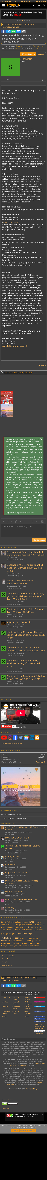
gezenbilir (38, 930)
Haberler (5, 1007)
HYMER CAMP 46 (13, 891)
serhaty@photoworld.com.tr (15, 346)
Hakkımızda (6, 997)
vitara (10, 946)
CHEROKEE (9, 834)
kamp (27, 933)
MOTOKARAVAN (11, 842)
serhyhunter (22, 46)
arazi (3, 925)
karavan (7, 937)
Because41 (41, 762)
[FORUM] (3, 24)
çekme (22, 925)
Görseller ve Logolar (6, 1012)
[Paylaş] (42, 80)
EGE (7, 904)
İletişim (4, 1016)
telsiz (38, 943)
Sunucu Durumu (8, 1100)
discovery (39, 927)
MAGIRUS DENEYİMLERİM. (18, 838)
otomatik (27, 941)
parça (34, 941)
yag (15, 946)
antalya (25, 922)
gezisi (8, 934)
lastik (17, 938)
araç (31, 921)
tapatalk (31, 943)
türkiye (4, 946)
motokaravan (32, 938)
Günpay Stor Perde (7, 962)
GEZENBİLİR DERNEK (39, 1)
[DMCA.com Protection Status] (10, 1105)
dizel (3, 930)
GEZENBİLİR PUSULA (9, 1)
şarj (13, 943)
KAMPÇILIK (9, 861)
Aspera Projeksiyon (7, 965)
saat (9, 943)
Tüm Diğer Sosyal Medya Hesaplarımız (39, 1026)
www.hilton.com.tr (11, 222)
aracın (38, 922)
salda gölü (28, 372)
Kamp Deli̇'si (10, 864)
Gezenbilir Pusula (16, 998)
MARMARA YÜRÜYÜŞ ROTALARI (18, 888)
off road (11, 941)
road (41, 941)
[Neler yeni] (39, 5)
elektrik (22, 930)
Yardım (27, 1016)
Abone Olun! (38, 1033)
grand (14, 934)
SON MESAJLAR (7, 823)
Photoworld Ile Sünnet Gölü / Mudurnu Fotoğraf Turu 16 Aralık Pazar (24, 663)
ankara (18, 922)
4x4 (8, 922)
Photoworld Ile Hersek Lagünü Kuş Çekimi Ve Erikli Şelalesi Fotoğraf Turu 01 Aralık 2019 (25, 596)
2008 (3, 922)
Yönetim (5, 1002)
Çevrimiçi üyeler (9, 811)
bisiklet (9, 925)
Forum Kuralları (27, 998)
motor (4, 941)
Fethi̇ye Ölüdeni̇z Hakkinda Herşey (21, 899)
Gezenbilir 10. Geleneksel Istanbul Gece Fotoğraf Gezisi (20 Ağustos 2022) (25, 568)
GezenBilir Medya (32, 1089)
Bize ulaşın (6, 1108)
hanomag (9, 907)
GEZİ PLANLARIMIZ (12, 853)
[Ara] (44, 5)
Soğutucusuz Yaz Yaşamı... (17, 873)
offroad (19, 941)
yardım (26, 946)
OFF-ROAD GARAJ (12, 912)
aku (12, 922)
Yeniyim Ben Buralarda (19, 622)
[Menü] (3, 5)
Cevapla (43, 365)
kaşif (8, 557)
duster (15, 930)
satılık (18, 943)
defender (30, 927)
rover (3, 943)
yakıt (20, 946)
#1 (45, 80)
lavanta (14, 372)
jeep (20, 933)
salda (21, 372)
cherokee (20, 927)
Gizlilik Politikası (28, 1008)
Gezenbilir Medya (16, 1008)
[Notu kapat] (42, 1115)
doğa (9, 930)
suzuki (24, 943)
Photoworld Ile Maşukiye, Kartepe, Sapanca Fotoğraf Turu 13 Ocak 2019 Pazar (26, 635)
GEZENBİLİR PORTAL (24, 1)
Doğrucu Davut (12, 586)
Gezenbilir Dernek (16, 1003)
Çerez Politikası (28, 1012)
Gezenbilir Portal (16, 1012)
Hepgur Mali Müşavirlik (8, 956)
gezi (3, 934)
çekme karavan (32, 925)
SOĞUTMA (9, 877)
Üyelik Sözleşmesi (28, 1003)
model (23, 938)
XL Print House (6, 959)
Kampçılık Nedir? (12, 856)
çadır (15, 925)
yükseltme (34, 946)
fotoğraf (7, 372)
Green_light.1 (11, 624)
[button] (4, 521)
